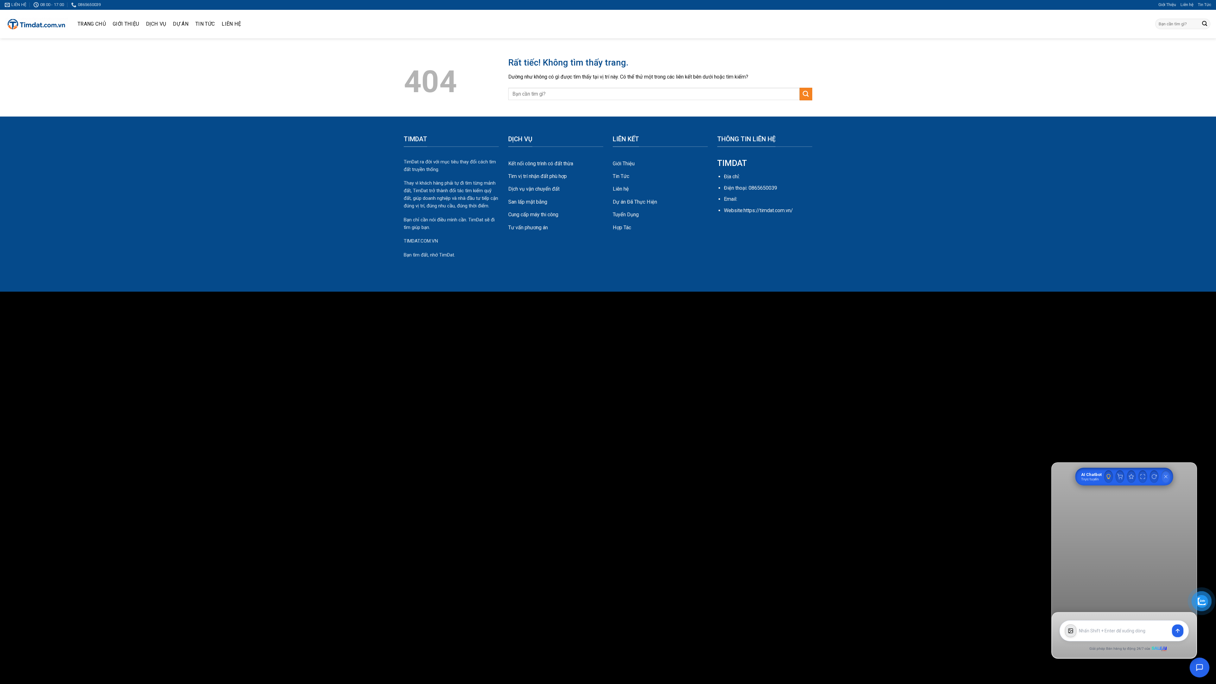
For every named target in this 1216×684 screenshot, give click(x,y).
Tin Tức (1204, 4)
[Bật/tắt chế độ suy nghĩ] (1108, 476)
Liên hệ (1187, 4)
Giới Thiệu (1167, 4)
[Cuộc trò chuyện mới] (1154, 476)
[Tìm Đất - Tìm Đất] (36, 24)
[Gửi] (1204, 24)
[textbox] (1124, 631)
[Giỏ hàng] (1120, 476)
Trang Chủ (92, 24)
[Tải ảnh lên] (1070, 630)
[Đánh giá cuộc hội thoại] (1131, 476)
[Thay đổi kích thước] (1142, 476)
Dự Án (180, 24)
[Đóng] (1166, 476)
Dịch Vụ (156, 24)
